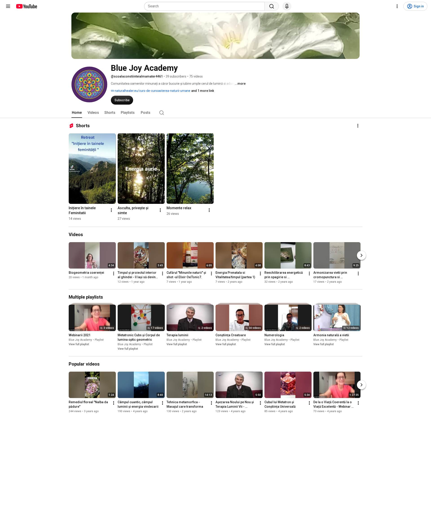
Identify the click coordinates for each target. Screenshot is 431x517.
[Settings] (397, 6)
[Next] (361, 255)
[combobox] (206, 6)
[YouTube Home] (26, 6)
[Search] (271, 6)
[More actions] (357, 125)
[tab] (76, 112)
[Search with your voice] (286, 6)
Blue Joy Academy (80, 339)
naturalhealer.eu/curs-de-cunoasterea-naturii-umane (152, 91)
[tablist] (215, 112)
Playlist (99, 339)
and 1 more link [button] (202, 91)
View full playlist (79, 344)
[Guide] (8, 6)
